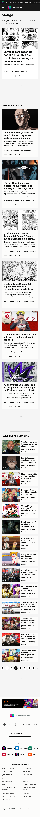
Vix (6, 2)
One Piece (32, 497)
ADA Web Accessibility (29, 774)
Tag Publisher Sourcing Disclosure (8, 788)
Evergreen (15, 72)
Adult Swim (25, 545)
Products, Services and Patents (29, 788)
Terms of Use (26, 771)
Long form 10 (26, 352)
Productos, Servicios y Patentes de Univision (8, 792)
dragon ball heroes (29, 251)
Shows (20, 2)
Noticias (13, 2)
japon (23, 626)
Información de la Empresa (7, 775)
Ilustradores (33, 465)
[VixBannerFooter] (20, 703)
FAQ (3, 784)
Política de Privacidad (8, 768)
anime (6, 72)
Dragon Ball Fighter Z (12, 251)
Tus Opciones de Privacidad (7, 799)
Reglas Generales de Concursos (28, 792)
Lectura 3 (25, 72)
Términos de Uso (7, 771)
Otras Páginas (18, 734)
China (31, 481)
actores (24, 449)
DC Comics (8, 201)
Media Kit (25, 781)
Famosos (28, 2)
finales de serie (27, 658)
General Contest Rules (8, 796)
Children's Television (28, 796)
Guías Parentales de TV (29, 784)
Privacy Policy (27, 768)
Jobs (24, 779)
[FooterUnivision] (20, 715)
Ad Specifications (7, 781)
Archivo (4, 779)
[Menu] (3, 7)
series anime (26, 150)
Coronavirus (26, 610)
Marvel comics (30, 201)
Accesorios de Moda (29, 561)
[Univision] (15, 7)
